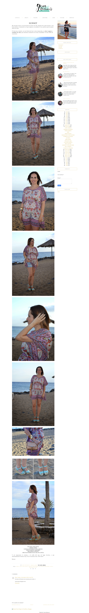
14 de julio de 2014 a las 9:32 (27, 577)
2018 (66, 117)
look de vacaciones (33, 566)
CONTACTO (71, 17)
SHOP (54, 17)
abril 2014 (67, 152)
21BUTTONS (44, 17)
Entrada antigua (16, 604)
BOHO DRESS (68, 130)
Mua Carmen (17, 577)
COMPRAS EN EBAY (68, 136)
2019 (67, 116)
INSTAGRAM (61, 44)
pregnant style (33, 567)
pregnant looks (49, 566)
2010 (67, 162)
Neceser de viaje (68, 140)
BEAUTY (26, 17)
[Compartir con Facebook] (43, 565)
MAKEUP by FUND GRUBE (68, 135)
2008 (67, 165)
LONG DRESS (68, 127)
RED (68, 132)
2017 (66, 119)
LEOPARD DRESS (68, 142)
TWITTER (60, 47)
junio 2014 (67, 149)
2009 (67, 163)
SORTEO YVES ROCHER (68, 145)
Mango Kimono (68, 133)
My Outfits (41, 566)
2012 (66, 159)
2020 (67, 114)
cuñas (17, 566)
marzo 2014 (67, 153)
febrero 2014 (67, 155)
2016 (66, 120)
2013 (66, 158)
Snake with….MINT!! (67, 89)
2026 (67, 112)
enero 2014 (67, 156)
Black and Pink (68, 143)
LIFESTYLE (17, 17)
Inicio (31, 604)
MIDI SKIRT (68, 139)
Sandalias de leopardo (68, 129)
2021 (67, 113)
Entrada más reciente (48, 604)
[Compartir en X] (42, 565)
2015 (66, 122)
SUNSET (68, 137)
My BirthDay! (66, 71)
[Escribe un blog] (41, 565)
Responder (17, 583)
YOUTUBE (62, 17)
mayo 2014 (67, 150)
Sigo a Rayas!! (66, 98)
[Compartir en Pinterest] (45, 565)
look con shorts (23, 566)
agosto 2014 (67, 125)
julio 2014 (67, 126)
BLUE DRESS (68, 146)
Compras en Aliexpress (68, 148)
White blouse (66, 80)
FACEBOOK (61, 48)
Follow (59, 191)
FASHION (35, 17)
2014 (66, 123)
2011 (66, 160)
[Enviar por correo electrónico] (40, 565)
